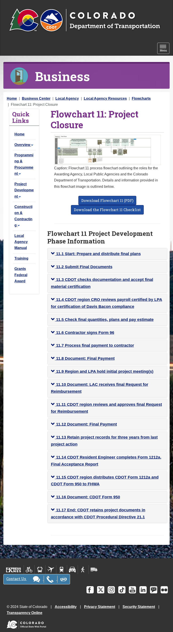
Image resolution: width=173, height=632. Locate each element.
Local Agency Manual (21, 242)
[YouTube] (132, 589)
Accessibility (66, 607)
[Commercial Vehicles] (94, 569)
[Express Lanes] (13, 569)
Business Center (36, 98)
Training (21, 258)
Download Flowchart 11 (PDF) (107, 200)
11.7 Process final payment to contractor (94, 345)
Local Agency (67, 98)
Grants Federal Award (20, 275)
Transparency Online (24, 613)
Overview (22, 145)
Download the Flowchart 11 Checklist (107, 209)
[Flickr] (164, 589)
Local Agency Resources (105, 98)
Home (12, 98)
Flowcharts (141, 98)
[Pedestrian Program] (83, 569)
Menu (164, 48)
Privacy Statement (99, 607)
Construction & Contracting (23, 216)
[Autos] (72, 569)
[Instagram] (111, 589)
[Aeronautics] (50, 569)
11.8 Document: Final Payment (85, 358)
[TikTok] (121, 589)
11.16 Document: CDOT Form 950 (87, 497)
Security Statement (139, 607)
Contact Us (16, 578)
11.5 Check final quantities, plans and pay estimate (104, 319)
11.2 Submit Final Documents (83, 267)
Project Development (24, 190)
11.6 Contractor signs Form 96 (84, 332)
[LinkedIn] (143, 589)
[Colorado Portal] (27, 623)
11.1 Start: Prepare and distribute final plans (98, 254)
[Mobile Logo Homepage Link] (84, 20)
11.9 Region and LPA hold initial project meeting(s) (104, 371)
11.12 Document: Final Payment (86, 424)
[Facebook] (90, 589)
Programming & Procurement (23, 164)
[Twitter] (100, 589)
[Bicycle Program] (29, 569)
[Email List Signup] (153, 589)
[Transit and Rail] (40, 569)
